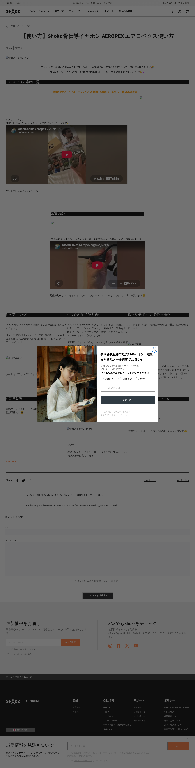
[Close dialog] (154, 349)
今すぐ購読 (128, 400)
